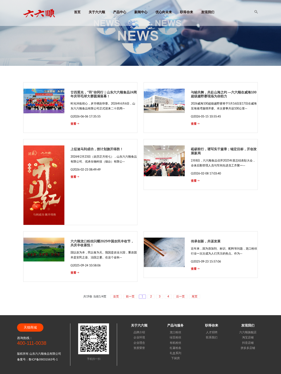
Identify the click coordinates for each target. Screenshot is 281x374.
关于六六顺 (97, 12)
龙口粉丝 (175, 332)
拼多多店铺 (248, 348)
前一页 (130, 296)
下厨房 (175, 358)
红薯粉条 (175, 348)
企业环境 (139, 337)
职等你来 (186, 12)
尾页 (194, 296)
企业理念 (139, 342)
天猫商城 (30, 327)
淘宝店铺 (248, 337)
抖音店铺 (248, 342)
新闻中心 (140, 12)
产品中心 (119, 12)
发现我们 (207, 12)
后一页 (180, 296)
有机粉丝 (175, 342)
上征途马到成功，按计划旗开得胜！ (97, 149)
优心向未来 (164, 12)
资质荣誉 (139, 348)
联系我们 (211, 337)
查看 (74, 123)
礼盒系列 (175, 353)
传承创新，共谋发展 (206, 241)
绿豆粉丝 (175, 337)
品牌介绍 (139, 332)
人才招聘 (211, 332)
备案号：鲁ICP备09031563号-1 (37, 359)
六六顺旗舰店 (248, 332)
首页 (77, 12)
